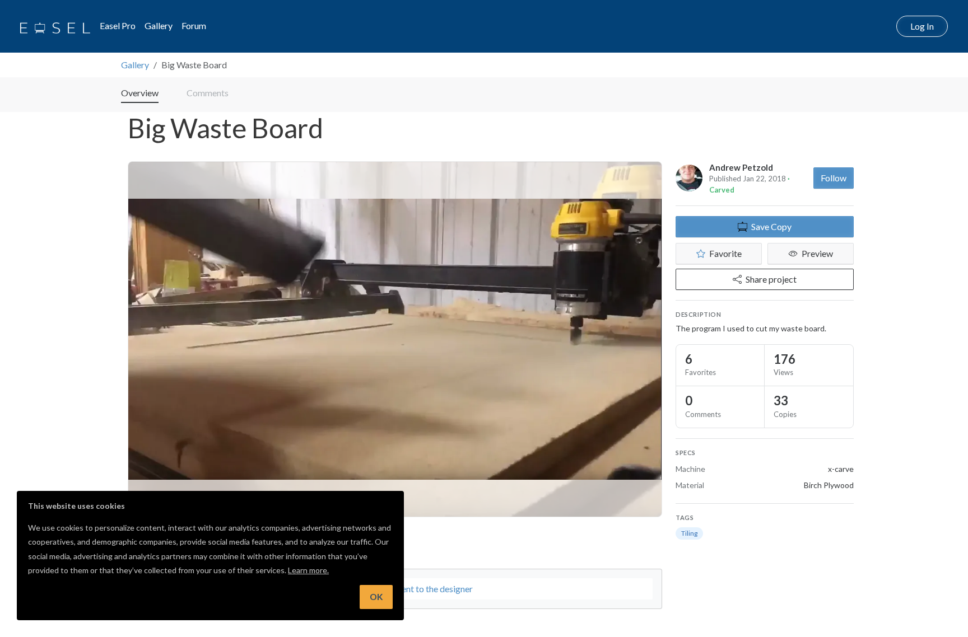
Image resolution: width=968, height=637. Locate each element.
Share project (771, 279)
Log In (922, 26)
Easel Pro (118, 25)
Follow (833, 177)
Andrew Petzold (741, 167)
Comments (208, 92)
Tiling (689, 533)
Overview (140, 92)
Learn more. (308, 570)
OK (376, 597)
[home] (55, 26)
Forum (194, 25)
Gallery (159, 25)
